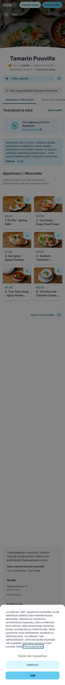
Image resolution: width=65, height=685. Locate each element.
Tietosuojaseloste (33, 646)
